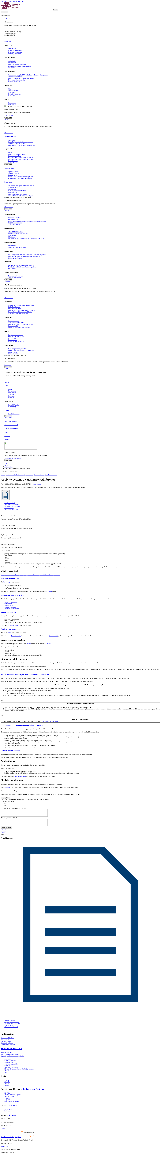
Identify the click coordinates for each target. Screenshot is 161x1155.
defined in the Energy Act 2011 (52, 721)
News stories (12, 391)
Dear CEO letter (16, 636)
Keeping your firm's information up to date (20, 177)
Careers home (12, 103)
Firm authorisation (10, 136)
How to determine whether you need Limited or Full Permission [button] (25, 674)
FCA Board (11, 95)
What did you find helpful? (9, 818)
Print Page (4, 829)
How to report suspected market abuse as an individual (24, 256)
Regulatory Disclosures (15, 223)
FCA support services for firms (17, 191)
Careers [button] (13, 1105)
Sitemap (6, 1072)
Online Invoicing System (11, 1101)
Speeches (11, 394)
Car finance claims (13, 321)
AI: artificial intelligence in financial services (21, 186)
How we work (8, 116)
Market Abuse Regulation (15, 258)
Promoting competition (15, 52)
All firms (10, 152)
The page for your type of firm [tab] (24, 575)
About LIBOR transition (15, 232)
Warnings (11, 397)
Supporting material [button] (8, 612)
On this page (5, 491)
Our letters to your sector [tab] (52, 575)
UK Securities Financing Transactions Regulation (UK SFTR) (26, 238)
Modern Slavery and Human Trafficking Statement (19, 1069)
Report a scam (12, 352)
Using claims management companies (19, 327)
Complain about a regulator (16, 322)
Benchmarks (12, 245)
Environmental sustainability (16, 80)
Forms (6, 439)
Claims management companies (17, 154)
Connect (49, 591)
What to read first (9, 503)
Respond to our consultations (13, 458)
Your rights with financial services (18, 313)
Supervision (11, 68)
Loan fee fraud (12, 338)
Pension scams (12, 340)
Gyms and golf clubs (7, 1043)
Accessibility (8, 1059)
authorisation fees (20, 776)
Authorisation (12, 61)
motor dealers (8, 603)
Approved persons (13, 171)
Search (3, 10)
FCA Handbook (9, 1096)
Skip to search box (18, 1)
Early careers (12, 104)
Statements (11, 396)
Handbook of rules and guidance (17, 64)
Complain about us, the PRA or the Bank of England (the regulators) (28, 75)
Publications (8, 417)
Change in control (13, 173)
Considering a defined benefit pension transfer (21, 305)
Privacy (6, 1070)
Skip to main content (7, 1)
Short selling (12, 268)
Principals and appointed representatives (20, 178)
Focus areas (8, 182)
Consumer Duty (13, 187)
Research (7, 436)
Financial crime (12, 192)
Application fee (9, 508)
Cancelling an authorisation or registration (20, 142)
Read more (7, 365)
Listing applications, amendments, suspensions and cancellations (27, 221)
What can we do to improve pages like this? (13, 808)
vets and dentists (9, 605)
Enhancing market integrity (16, 50)
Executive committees (14, 94)
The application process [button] (10, 578)
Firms (6, 119)
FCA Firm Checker (14, 307)
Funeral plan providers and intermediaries (20, 159)
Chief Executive (13, 90)
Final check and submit (11, 509)
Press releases (12, 392)
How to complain (13, 326)
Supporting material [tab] (39, 575)
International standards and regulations (19, 66)
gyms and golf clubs (10, 607)
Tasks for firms (9, 168)
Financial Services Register (12, 1094)
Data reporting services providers (18, 233)
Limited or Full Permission (12, 506)
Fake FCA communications (16, 336)
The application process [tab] (8, 575)
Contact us (7, 41)
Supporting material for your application (12, 1056)
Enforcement (12, 63)
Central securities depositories (17, 247)
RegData (7, 1100)
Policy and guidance (10, 421)
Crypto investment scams (15, 335)
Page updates (5, 798)
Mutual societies (13, 162)
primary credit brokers (10, 602)
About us (7, 18)
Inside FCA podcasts (14, 405)
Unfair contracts (13, 354)
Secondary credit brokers (8, 1044)
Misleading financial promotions (17, 349)
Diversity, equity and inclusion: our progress (21, 78)
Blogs (10, 389)
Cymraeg (7, 1065)
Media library (12, 406)
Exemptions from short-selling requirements (21, 265)
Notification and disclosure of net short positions (22, 267)
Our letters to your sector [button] (10, 629)
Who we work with (14, 81)
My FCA (7, 1093)
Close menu (8, 117)
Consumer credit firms (14, 156)
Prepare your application (11, 504)
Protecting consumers (14, 53)
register (49, 643)
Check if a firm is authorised (16, 143)
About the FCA (12, 48)
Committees (11, 92)
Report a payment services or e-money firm (21, 350)
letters (9, 633)
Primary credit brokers (7, 1038)
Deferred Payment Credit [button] (10, 750)
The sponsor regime (14, 224)
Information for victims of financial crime (20, 312)
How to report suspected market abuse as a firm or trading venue (27, 254)
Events (6, 410)
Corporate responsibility (15, 76)
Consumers (7, 281)
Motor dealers (5, 1039)
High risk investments (14, 308)
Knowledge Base (13, 219)
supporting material (13, 625)
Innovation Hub (13, 161)
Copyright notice (9, 1062)
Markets (6, 210)
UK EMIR (11, 237)
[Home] (10, 8)
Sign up (6, 382)
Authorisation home (6, 1052)
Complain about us (10, 1060)
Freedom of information (11, 1067)
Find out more (8, 133)
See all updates (37, 484)
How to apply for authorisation (10, 1054)
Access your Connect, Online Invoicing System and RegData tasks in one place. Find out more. (29, 475)
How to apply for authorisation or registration (21, 145)
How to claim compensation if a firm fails (20, 324)
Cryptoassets (12, 189)
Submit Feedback (6, 827)
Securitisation (12, 235)
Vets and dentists (6, 1041)
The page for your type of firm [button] (12, 595)
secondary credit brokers (11, 608)
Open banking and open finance (17, 194)
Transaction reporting (14, 277)
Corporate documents (11, 425)
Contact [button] (12, 1115)
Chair (9, 89)
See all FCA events (13, 414)
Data (6, 432)
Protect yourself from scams (16, 341)
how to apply (7, 582)
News (6, 368)
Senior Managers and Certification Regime (20, 196)
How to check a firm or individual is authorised (22, 310)
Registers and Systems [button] (33, 1089)
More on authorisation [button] (11, 1048)
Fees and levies (12, 175)
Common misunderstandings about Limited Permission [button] (22, 725)
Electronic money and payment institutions (20, 157)
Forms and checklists (14, 218)
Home (6, 463)
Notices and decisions (11, 428)
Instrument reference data (15, 276)
